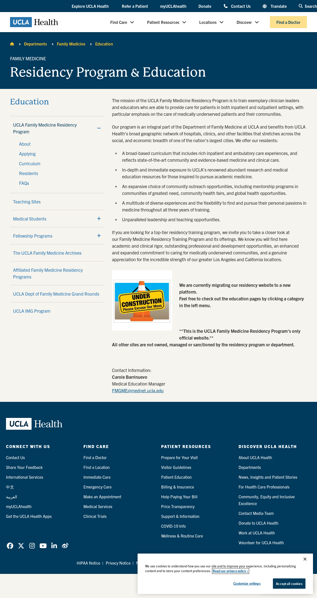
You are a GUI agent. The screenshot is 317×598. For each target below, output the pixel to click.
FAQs (24, 183)
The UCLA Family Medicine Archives (47, 253)
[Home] (12, 44)
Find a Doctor (288, 22)
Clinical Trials (95, 516)
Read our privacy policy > (230, 571)
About (25, 144)
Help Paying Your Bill (179, 496)
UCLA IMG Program (31, 311)
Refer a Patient (135, 6)
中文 (10, 486)
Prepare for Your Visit (179, 457)
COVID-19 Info (173, 525)
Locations (208, 22)
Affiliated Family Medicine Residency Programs (48, 273)
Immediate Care (97, 476)
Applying (27, 153)
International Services (24, 476)
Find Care (118, 22)
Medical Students (29, 219)
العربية (11, 496)
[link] (10, 546)
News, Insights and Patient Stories (268, 476)
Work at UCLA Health (257, 532)
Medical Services (97, 506)
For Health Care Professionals (264, 486)
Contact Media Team (256, 513)
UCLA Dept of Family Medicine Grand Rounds (56, 294)
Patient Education (176, 476)
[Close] (304, 559)
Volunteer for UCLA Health (261, 542)
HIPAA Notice (88, 562)
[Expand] (99, 218)
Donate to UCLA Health (258, 522)
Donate (204, 6)
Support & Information (180, 516)
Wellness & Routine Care (182, 535)
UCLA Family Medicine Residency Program (45, 128)
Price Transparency (177, 506)
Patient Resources (163, 22)
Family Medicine (71, 43)
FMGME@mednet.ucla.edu (138, 390)
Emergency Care (97, 486)
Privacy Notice (118, 562)
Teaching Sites (27, 201)
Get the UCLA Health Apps (29, 516)
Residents (28, 173)
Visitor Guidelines (176, 467)
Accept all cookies (289, 583)
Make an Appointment (102, 496)
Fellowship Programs (32, 236)
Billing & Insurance (177, 486)
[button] (91, 6)
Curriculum (29, 163)
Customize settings (246, 583)
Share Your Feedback (24, 467)
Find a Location (96, 467)
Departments (35, 43)
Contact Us (241, 6)
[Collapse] (99, 128)
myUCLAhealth (173, 6)
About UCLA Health (255, 457)
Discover (244, 22)
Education (104, 43)
